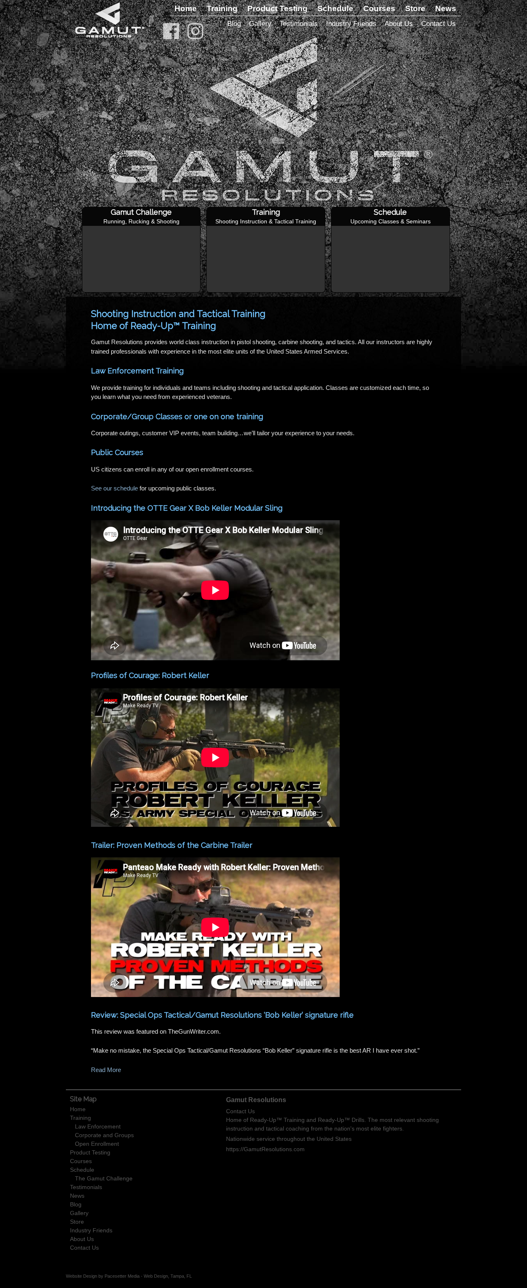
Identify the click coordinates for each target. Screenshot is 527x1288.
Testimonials (299, 24)
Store (415, 8)
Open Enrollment (97, 1143)
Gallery (260, 24)
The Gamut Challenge (104, 1178)
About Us (399, 24)
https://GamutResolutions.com (265, 1149)
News (445, 8)
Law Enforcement (98, 1126)
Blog (234, 24)
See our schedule (114, 488)
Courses (379, 8)
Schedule (335, 8)
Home (186, 8)
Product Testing (277, 8)
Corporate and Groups (104, 1135)
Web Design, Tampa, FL (168, 1276)
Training (222, 8)
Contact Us (438, 24)
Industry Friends (351, 24)
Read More (106, 1069)
